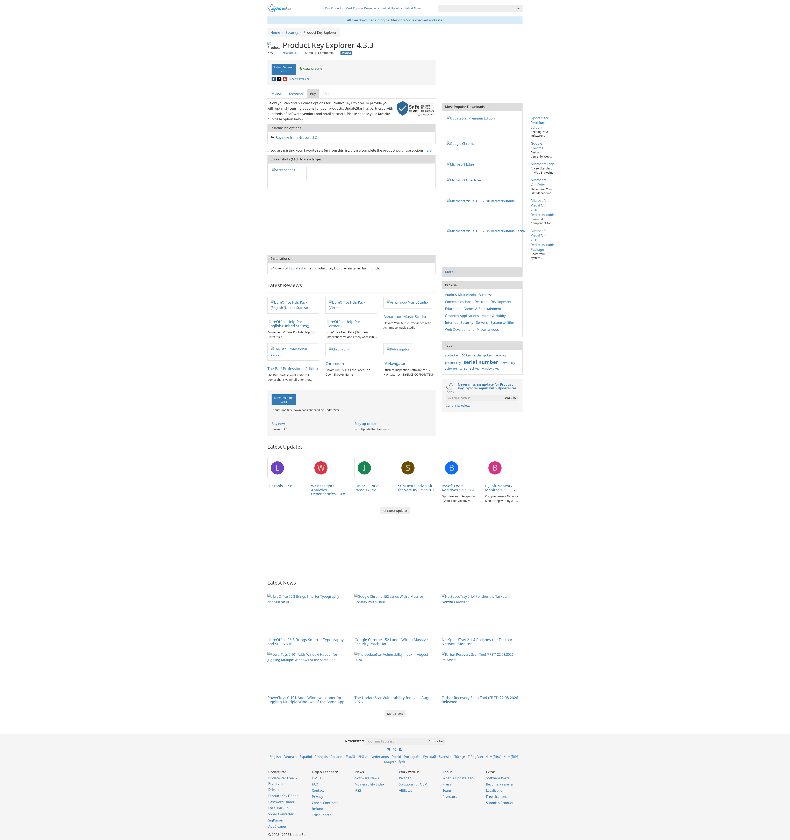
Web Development (459, 329)
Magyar (390, 762)
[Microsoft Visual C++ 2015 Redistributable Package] (487, 231)
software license (456, 368)
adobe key (452, 355)
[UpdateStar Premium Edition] (471, 118)
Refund (317, 808)
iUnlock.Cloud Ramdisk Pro (366, 487)
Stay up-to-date (366, 423)
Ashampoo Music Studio (404, 316)
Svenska (445, 756)
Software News (367, 778)
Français (321, 756)
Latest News (413, 8)
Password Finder (281, 802)
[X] (279, 79)
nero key (500, 355)
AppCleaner (277, 826)
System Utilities (503, 322)
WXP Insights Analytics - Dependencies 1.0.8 (328, 490)
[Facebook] (274, 79)
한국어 (363, 756)
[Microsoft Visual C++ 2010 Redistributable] (481, 200)
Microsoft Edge (543, 164)
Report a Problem (299, 79)
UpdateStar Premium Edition (540, 123)
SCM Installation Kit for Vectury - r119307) (416, 487)
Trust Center (321, 815)
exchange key (483, 355)
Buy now (278, 423)
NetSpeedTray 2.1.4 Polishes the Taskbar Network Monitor (477, 641)
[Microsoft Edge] (461, 164)
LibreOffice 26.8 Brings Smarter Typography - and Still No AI (306, 641)
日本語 (350, 756)
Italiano (336, 756)
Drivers (274, 789)
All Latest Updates (395, 511)
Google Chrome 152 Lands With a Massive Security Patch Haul (391, 641)
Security (467, 322)
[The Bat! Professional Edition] (293, 351)
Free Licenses (496, 796)
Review (276, 94)
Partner (405, 778)
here (428, 150)
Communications (458, 301)
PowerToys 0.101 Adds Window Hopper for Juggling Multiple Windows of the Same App (305, 699)
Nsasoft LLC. (291, 53)
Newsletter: (354, 741)
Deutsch (290, 756)
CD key (466, 355)
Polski (396, 756)
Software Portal (498, 778)
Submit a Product (499, 803)
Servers (482, 322)
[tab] (276, 94)
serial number (481, 362)
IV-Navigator (394, 363)
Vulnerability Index (369, 784)
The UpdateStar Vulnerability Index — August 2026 (394, 699)
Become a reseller (500, 784)
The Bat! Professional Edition (292, 368)
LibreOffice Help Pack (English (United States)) (288, 323)
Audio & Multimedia (460, 294)
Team (447, 790)
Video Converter (281, 814)
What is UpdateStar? (458, 778)
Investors (450, 796)
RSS (358, 790)
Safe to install (313, 69)
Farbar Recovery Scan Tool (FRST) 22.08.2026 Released (480, 699)
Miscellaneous (488, 329)
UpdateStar (298, 268)
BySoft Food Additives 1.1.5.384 (458, 487)
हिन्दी (402, 762)
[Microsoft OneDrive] (464, 180)
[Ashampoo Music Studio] (407, 302)
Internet (451, 322)
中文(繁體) (511, 756)
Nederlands (380, 756)
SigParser (275, 820)
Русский (429, 756)
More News (395, 714)
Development (500, 301)
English (275, 756)
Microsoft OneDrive (538, 182)
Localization (495, 790)
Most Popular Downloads (362, 8)
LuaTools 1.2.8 (279, 485)
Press (447, 784)
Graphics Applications (462, 315)
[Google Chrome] (461, 143)
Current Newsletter (459, 405)
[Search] (518, 8)
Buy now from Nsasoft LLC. (297, 137)
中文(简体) (493, 756)
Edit (326, 94)
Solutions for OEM (413, 784)
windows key (490, 368)
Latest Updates (392, 8)
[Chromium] (339, 349)
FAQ (315, 784)
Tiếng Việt (475, 756)
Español (306, 756)
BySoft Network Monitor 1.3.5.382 (500, 487)
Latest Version (284, 69)
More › (450, 272)
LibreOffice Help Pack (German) (344, 323)
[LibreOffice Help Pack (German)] (351, 305)
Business (486, 294)
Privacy (317, 796)
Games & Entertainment (482, 308)
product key (453, 363)
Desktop (481, 301)
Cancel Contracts (325, 803)
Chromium (334, 363)
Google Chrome (537, 145)
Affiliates (405, 790)
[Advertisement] (351, 222)
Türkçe (459, 756)
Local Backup (278, 808)
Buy (313, 94)
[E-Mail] (285, 79)
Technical (296, 94)
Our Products (334, 8)
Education (453, 308)
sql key (474, 368)
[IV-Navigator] (398, 349)
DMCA (317, 778)
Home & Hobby (494, 315)
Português (412, 756)
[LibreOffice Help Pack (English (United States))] (293, 305)
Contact (318, 790)
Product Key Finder (283, 796)
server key (508, 363)
